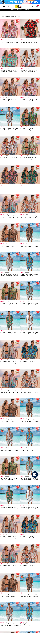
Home (2, 16)
